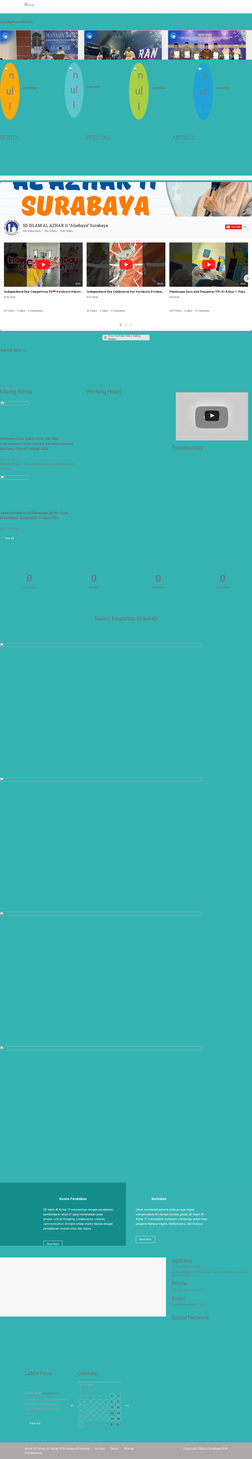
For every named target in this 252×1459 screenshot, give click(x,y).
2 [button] (125, 324)
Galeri (114, 1448)
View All (9, 538)
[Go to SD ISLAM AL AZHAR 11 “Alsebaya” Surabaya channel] (12, 227)
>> (127, 1405)
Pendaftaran (216, 7)
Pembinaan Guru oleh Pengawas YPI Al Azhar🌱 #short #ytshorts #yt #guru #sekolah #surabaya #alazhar (208, 291)
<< (72, 1405)
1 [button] (120, 324)
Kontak (129, 1448)
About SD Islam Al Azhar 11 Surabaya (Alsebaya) (57, 1448)
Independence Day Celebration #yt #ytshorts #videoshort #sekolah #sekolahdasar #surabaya (126, 291)
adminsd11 (26, 459)
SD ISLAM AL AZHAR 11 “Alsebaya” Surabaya (65, 225)
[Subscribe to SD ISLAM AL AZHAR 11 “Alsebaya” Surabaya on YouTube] (236, 227)
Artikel (100, 1448)
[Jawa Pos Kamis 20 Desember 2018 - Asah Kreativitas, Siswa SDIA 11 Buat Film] (15, 489)
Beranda (140, 7)
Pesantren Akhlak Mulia (43, 1386)
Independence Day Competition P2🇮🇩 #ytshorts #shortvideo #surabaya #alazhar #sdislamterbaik (43, 291)
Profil (156, 7)
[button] (4, 278)
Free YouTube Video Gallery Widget (124, 337)
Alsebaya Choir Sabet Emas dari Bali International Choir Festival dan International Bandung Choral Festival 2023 (36, 444)
